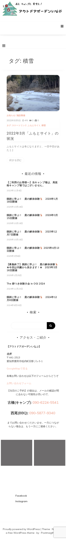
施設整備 (21, 115)
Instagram (21, 501)
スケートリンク (19, 125)
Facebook (21, 495)
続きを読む (15, 160)
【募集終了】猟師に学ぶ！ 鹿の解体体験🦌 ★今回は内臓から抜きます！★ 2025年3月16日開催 (34, 267)
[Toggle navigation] (4, 45)
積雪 (44, 125)
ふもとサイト (34, 125)
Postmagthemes (50, 532)
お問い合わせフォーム (19, 383)
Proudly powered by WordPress (22, 529)
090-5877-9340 (42, 413)
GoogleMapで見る (17, 368)
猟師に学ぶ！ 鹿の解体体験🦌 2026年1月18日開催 (32, 200)
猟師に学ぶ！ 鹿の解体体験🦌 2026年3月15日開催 (32, 217)
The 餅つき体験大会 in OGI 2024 (26, 283)
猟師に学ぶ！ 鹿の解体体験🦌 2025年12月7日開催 (32, 233)
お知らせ (11, 115)
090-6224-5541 (46, 402)
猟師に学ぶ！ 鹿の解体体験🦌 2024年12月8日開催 (32, 298)
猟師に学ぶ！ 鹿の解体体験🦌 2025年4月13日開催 (33, 249)
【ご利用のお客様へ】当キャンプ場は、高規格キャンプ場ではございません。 (32, 184)
